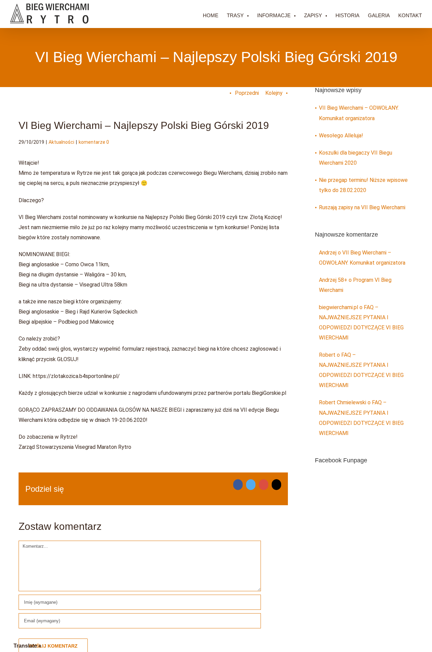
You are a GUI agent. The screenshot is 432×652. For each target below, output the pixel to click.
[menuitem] (215, 14)
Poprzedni (247, 93)
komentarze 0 (94, 142)
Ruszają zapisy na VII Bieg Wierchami (362, 207)
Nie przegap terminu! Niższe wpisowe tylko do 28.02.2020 (363, 185)
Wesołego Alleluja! (341, 135)
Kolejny (273, 93)
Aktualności (61, 142)
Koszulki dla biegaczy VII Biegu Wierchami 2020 (355, 158)
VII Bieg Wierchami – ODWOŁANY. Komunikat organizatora (359, 113)
